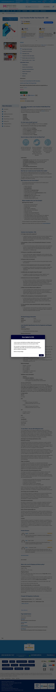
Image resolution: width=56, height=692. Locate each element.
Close (41, 355)
